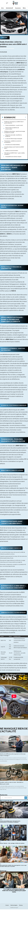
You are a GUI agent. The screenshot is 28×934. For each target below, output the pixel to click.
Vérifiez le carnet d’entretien (11, 150)
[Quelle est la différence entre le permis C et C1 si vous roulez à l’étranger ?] (14, 744)
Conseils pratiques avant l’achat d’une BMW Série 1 (14, 147)
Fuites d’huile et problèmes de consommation (12, 128)
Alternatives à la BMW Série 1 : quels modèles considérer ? (14, 153)
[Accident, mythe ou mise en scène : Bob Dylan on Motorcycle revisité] (14, 772)
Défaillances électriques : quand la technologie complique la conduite (14, 132)
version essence (14, 76)
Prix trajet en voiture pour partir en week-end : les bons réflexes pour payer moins (14, 890)
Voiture (4, 37)
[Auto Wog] (15, 3)
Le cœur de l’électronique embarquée (13, 138)
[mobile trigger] (7, 3)
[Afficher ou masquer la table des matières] (21, 117)
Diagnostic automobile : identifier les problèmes (13, 135)
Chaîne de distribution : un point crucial (14, 125)
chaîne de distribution (16, 85)
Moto (2, 779)
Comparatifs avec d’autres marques (13, 156)
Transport (3, 751)
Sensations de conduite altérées (12, 144)
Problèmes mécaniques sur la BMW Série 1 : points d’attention (14, 122)
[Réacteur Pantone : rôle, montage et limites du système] (13, 833)
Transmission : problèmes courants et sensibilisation (12, 141)
